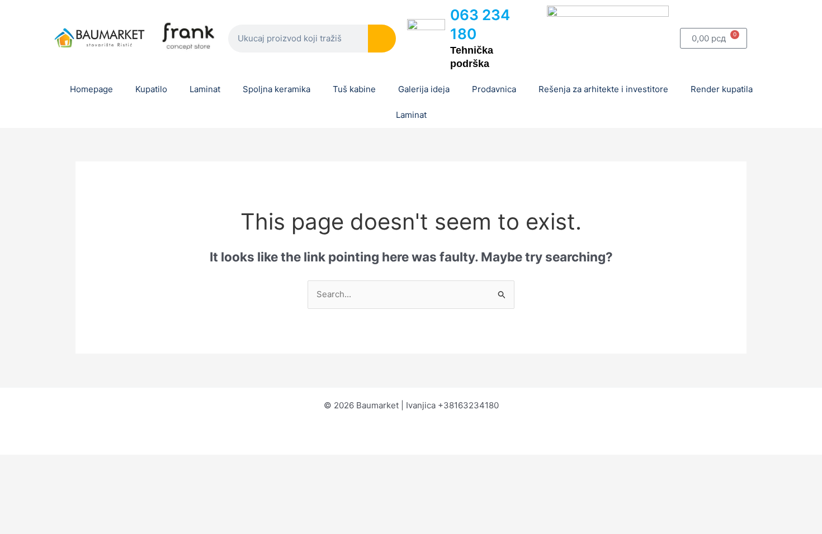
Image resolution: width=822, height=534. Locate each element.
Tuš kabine (354, 89)
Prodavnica (494, 89)
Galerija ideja (424, 89)
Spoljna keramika (276, 89)
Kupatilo (151, 89)
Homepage (91, 89)
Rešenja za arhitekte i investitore (603, 89)
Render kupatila (722, 89)
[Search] (382, 39)
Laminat (205, 89)
